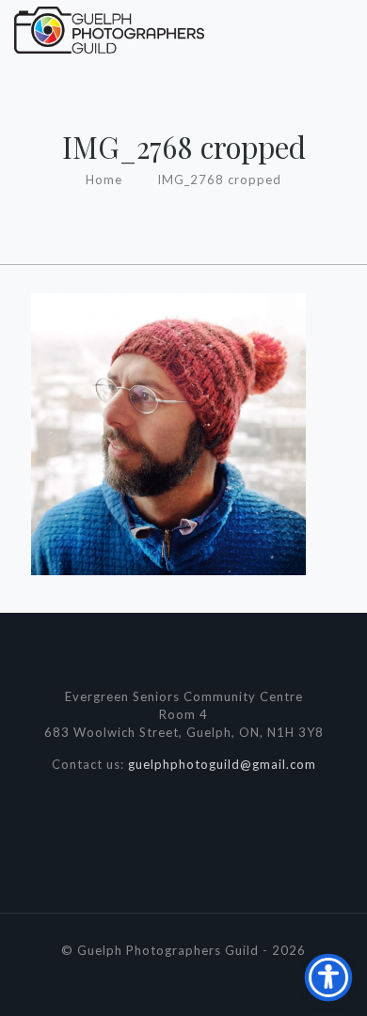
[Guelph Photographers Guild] (109, 28)
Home (104, 179)
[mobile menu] (342, 28)
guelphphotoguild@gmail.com (222, 764)
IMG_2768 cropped (219, 179)
